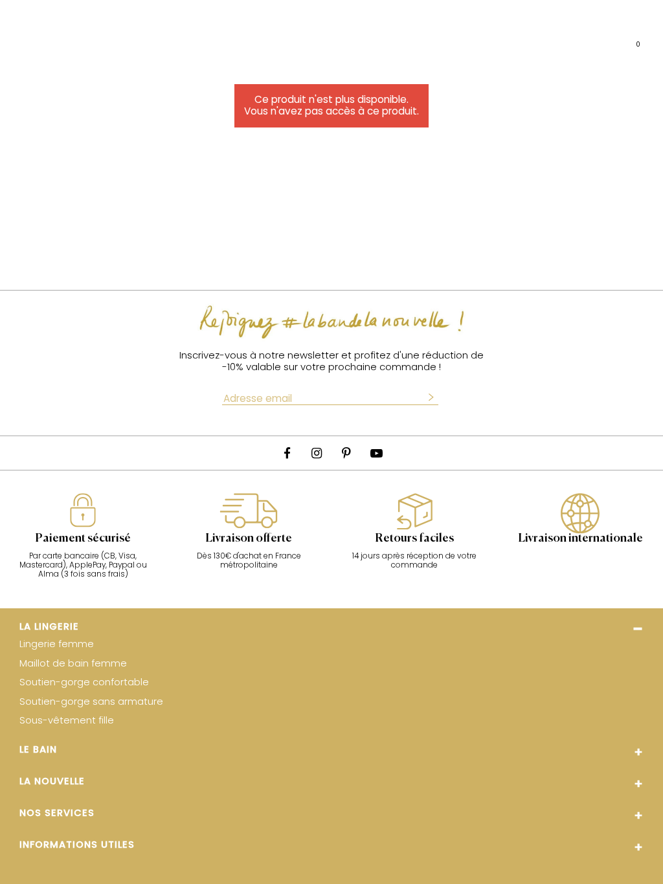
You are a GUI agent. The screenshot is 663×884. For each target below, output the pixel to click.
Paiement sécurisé (83, 538)
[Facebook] (287, 453)
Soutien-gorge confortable (84, 683)
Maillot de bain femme (73, 664)
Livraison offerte (248, 538)
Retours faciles (414, 538)
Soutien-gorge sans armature (91, 702)
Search (74, 38)
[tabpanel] (83, 542)
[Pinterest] (346, 453)
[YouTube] (376, 453)
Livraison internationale (580, 538)
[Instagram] (317, 453)
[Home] (312, 39)
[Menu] (22, 38)
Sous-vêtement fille (66, 721)
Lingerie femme (56, 644)
